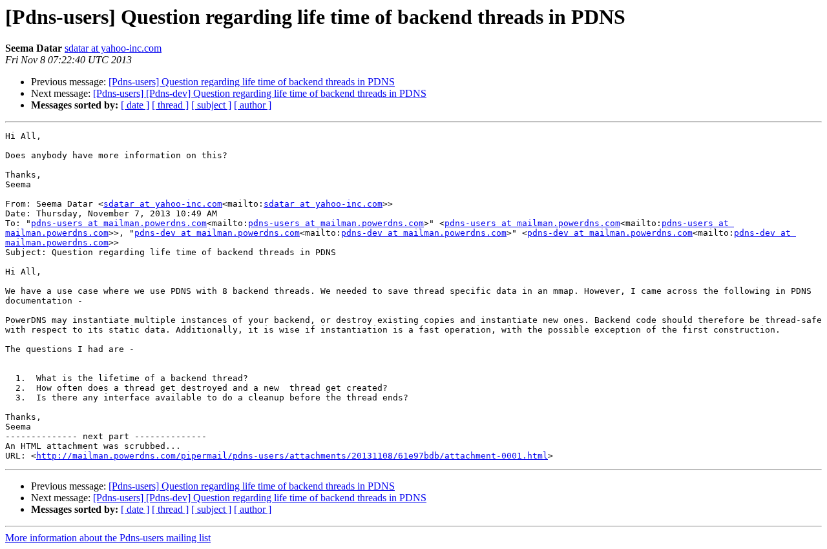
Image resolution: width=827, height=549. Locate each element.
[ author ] (252, 104)
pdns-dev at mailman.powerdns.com (217, 233)
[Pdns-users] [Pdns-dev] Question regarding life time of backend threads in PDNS (259, 93)
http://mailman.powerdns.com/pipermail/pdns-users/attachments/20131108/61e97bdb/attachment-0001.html (292, 456)
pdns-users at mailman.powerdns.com (119, 223)
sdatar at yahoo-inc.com (113, 48)
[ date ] (135, 104)
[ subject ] (211, 104)
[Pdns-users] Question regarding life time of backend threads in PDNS (252, 81)
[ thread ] (170, 104)
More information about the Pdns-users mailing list (108, 537)
